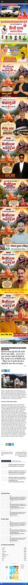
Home (2, 345)
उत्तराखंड (10, 347)
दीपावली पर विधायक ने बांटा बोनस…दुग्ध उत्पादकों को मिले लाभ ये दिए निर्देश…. (7, 454)
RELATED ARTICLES (6, 461)
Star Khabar (11, 500)
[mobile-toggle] (2, 2)
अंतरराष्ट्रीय (6, 345)
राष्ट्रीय (2, 349)
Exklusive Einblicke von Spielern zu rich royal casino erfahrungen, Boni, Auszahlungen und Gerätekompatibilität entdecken (18, 506)
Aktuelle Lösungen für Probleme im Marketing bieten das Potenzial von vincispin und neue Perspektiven (17, 472)
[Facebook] (5, 370)
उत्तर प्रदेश (7, 347)
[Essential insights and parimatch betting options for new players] (4, 466)
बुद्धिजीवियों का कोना (23, 347)
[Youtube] (25, 584)
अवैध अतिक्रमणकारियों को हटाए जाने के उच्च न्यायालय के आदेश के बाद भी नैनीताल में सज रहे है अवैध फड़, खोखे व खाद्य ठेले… (21, 454)
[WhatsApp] (2, 370)
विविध (5, 349)
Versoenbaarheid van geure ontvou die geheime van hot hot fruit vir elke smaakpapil (18, 513)
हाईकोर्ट (8, 349)
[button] (26, 2)
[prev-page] (2, 485)
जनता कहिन (14, 347)
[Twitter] (8, 370)
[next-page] (4, 485)
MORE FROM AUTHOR (16, 461)
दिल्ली (17, 347)
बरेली (19, 347)
